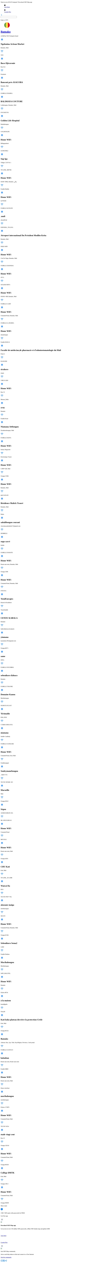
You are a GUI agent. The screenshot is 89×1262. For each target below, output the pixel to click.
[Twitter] (4, 1261)
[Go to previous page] (1, 15)
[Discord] (2, 1261)
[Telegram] (6, 1261)
